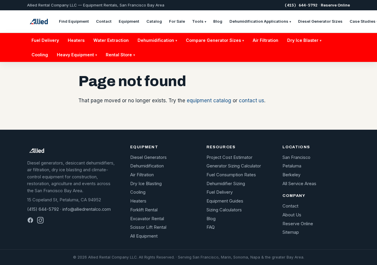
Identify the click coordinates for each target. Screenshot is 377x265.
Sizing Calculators (224, 210)
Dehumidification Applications (260, 21)
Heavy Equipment (77, 54)
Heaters (76, 40)
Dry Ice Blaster (304, 40)
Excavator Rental (147, 218)
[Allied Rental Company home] (38, 21)
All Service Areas (299, 183)
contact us (251, 100)
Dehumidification (157, 40)
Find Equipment (74, 21)
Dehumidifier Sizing (225, 183)
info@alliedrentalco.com (86, 209)
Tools (199, 21)
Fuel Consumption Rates (231, 174)
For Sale (177, 21)
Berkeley (291, 174)
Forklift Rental (144, 210)
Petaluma (291, 166)
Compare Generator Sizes (215, 40)
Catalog (154, 21)
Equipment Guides (224, 201)
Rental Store (120, 54)
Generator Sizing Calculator (233, 166)
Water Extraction (111, 40)
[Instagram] (40, 220)
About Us (291, 215)
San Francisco (296, 157)
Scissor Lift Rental (148, 227)
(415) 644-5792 (301, 5)
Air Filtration (265, 40)
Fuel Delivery (45, 40)
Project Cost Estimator (229, 157)
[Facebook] (30, 220)
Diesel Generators (148, 157)
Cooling (40, 54)
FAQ (210, 227)
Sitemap (290, 232)
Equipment (129, 21)
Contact (104, 21)
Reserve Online (335, 5)
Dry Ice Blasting (146, 183)
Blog (217, 21)
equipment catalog (209, 100)
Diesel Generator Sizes (320, 21)
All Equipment (144, 236)
